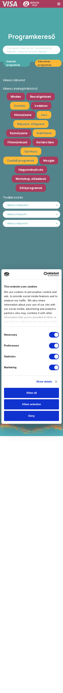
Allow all (31, 392)
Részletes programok (44, 63)
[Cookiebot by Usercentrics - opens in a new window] (44, 274)
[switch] (54, 345)
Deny (31, 415)
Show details (44, 381)
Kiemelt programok (13, 63)
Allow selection (31, 404)
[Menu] (60, 4)
